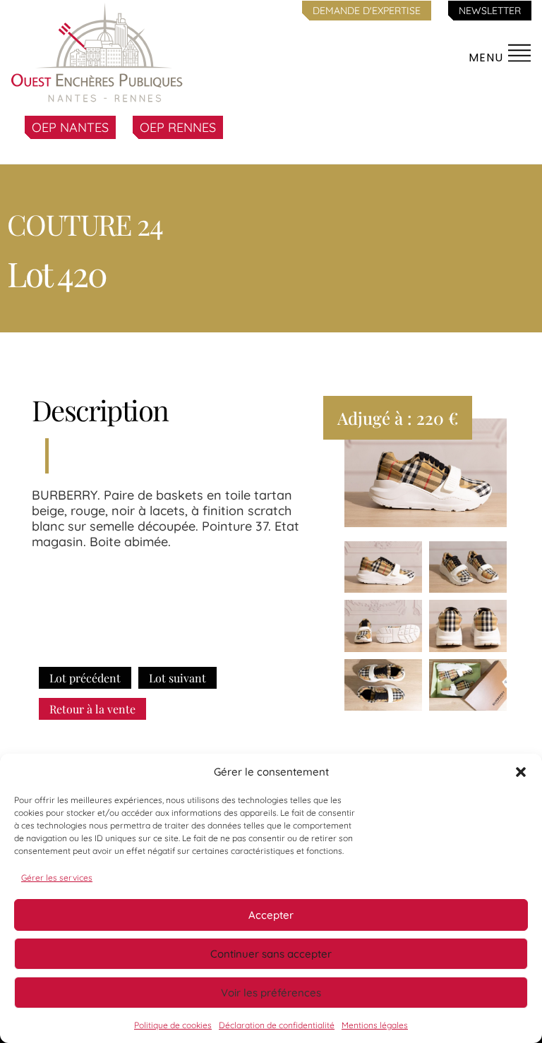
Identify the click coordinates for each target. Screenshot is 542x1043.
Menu (488, 57)
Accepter (271, 915)
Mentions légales (375, 1025)
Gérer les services (56, 877)
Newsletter (490, 10)
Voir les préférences (271, 992)
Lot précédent (85, 677)
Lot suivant (177, 677)
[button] (521, 772)
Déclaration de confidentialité (277, 1025)
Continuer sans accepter (271, 953)
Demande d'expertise (367, 10)
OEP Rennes (178, 127)
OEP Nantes (70, 127)
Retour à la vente (92, 708)
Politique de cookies (173, 1025)
